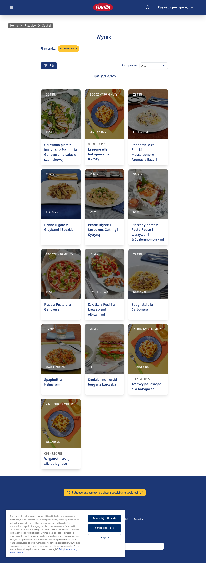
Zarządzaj (138, 519)
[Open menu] (11, 7)
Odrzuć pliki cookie (104, 528)
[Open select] (164, 65)
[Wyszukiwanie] (147, 7)
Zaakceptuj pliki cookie (104, 518)
